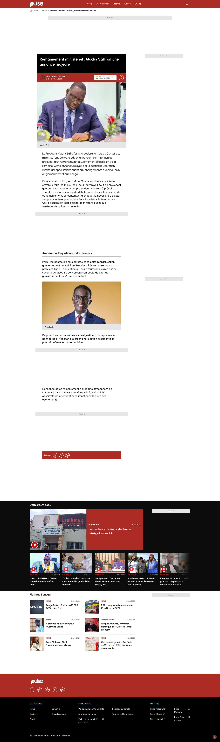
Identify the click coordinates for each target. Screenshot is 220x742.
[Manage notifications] (215, 737)
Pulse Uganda (178, 710)
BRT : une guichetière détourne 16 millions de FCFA (117, 607)
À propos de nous (87, 714)
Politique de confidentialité (91, 709)
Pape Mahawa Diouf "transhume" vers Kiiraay (58, 644)
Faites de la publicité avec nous (88, 720)
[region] (110, 570)
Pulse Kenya (156, 719)
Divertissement (102, 4)
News (89, 4)
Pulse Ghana (156, 714)
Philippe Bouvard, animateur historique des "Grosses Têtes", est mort (116, 626)
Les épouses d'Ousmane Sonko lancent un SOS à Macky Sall (107, 581)
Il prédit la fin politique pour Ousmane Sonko (60, 625)
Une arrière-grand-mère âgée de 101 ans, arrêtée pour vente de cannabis (116, 645)
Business (127, 4)
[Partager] (121, 77)
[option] (45, 571)
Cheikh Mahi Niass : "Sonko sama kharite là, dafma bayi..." (43, 581)
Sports (138, 4)
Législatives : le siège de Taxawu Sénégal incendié (110, 531)
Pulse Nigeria (156, 709)
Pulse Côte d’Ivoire (179, 718)
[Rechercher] (187, 4)
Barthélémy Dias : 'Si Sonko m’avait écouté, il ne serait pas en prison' (141, 581)
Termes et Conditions (122, 714)
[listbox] (110, 570)
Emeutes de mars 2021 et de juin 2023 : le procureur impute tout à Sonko (174, 581)
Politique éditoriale (121, 709)
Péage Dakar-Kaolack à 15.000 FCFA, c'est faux (62, 607)
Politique (44, 11)
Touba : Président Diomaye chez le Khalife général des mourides (76, 581)
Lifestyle (116, 4)
